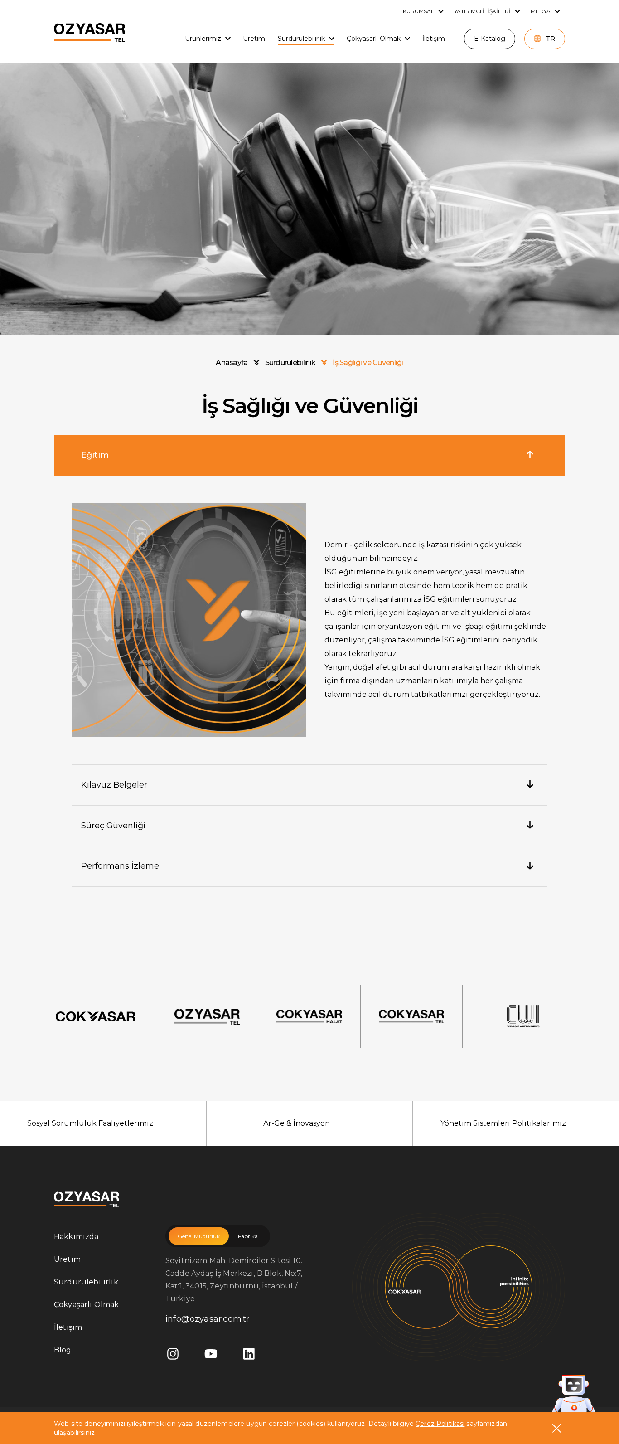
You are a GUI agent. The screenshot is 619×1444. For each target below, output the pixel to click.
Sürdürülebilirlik (290, 362)
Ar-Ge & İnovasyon (296, 1123)
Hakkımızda (76, 1236)
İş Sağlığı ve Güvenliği (368, 362)
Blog (63, 1350)
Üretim (67, 1259)
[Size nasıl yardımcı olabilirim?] (573, 1395)
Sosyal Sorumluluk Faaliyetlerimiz (90, 1123)
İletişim (68, 1327)
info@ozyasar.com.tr (207, 1319)
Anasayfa (231, 362)
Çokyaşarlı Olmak (86, 1304)
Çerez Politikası (440, 1424)
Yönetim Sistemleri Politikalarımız (503, 1123)
